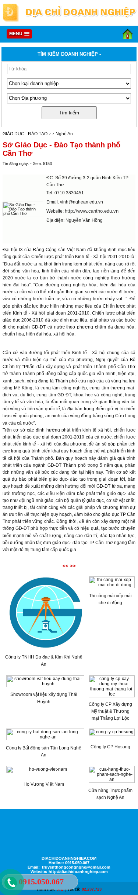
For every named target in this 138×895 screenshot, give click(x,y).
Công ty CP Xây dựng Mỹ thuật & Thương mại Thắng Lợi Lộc (110, 711)
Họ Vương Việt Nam (44, 784)
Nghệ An (64, 133)
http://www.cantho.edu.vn (91, 211)
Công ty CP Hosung (110, 746)
